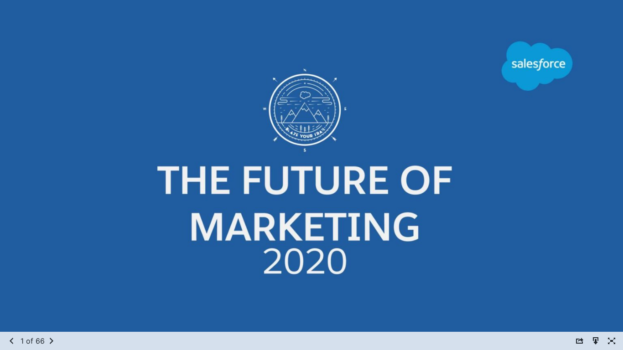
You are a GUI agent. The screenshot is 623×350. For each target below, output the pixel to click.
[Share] (580, 340)
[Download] (595, 340)
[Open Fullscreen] (611, 340)
